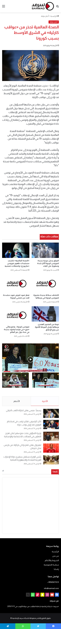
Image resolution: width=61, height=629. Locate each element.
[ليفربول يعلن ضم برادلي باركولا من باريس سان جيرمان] (51, 448)
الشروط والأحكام (52, 560)
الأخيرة (45, 401)
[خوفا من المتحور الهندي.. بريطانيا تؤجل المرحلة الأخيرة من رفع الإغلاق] (45, 314)
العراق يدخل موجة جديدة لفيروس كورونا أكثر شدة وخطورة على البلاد (48, 263)
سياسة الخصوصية (51, 565)
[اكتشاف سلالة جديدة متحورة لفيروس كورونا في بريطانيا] (45, 283)
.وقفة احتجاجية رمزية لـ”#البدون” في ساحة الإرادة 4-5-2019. (46, 393)
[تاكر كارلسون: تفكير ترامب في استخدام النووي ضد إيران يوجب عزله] (51, 424)
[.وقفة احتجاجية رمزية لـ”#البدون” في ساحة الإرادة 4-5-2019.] (45, 380)
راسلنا (56, 569)
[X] (28, 595)
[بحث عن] (57, 7)
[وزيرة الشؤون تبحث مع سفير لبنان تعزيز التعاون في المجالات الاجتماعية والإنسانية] (51, 436)
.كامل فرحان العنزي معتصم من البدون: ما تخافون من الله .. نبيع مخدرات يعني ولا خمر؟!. (16, 393)
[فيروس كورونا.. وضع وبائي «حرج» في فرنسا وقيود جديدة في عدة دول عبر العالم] (15, 315)
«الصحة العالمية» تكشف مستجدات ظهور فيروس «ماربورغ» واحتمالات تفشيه (17, 263)
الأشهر (16, 401)
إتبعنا (55, 471)
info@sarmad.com (51, 588)
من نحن (55, 556)
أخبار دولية (45, 16)
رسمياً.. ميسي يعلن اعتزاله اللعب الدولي (23, 410)
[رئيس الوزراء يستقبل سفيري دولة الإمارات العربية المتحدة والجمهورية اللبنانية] (51, 459)
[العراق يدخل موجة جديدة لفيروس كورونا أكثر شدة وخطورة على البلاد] (45, 250)
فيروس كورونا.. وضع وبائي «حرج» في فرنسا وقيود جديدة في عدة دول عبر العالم (16, 329)
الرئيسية (53, 16)
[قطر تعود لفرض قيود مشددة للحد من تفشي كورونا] (15, 283)
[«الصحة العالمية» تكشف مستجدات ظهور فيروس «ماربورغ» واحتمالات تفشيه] (15, 250)
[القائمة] (3, 7)
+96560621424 (53, 582)
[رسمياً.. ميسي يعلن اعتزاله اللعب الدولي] (51, 413)
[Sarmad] (43, 6)
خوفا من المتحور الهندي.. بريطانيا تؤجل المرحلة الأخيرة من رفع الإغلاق (47, 327)
